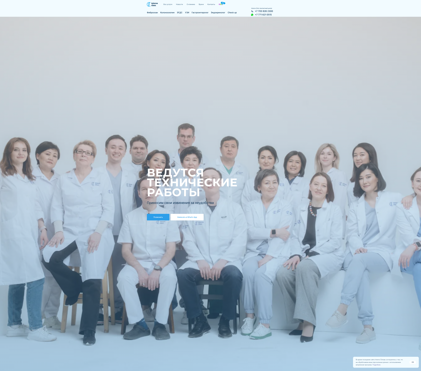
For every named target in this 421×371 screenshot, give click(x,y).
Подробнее (376, 365)
